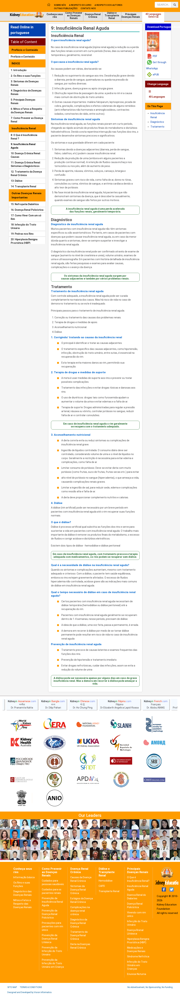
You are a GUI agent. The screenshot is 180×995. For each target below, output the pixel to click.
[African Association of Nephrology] (54, 780)
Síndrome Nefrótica (138, 956)
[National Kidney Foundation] (87, 724)
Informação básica (24, 877)
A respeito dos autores (108, 5)
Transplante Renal (109, 891)
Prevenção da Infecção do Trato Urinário (52, 951)
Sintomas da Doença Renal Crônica (78, 890)
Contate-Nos (88, 8)
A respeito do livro (80, 5)
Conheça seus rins (55, 15)
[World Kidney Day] (21, 724)
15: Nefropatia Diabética (25, 204)
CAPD (102, 886)
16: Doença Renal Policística (27, 209)
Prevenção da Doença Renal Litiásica (49, 939)
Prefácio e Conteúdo (23, 56)
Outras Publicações (66, 8)
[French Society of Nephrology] (87, 761)
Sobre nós (60, 5)
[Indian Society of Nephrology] (54, 761)
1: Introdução (19, 70)
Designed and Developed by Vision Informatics (29, 992)
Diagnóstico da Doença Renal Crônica (78, 923)
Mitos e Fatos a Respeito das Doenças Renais (22, 904)
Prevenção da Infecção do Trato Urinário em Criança (53, 963)
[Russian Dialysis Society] (21, 761)
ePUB (156, 74)
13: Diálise (16, 180)
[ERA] (54, 724)
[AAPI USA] (54, 743)
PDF (155, 56)
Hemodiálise (105, 880)
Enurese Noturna (136, 974)
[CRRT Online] (154, 780)
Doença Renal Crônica (93, 15)
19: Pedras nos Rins (22, 233)
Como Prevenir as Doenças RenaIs (73, 15)
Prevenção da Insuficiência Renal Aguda (52, 902)
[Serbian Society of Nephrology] (154, 761)
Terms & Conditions (31, 987)
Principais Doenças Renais (130, 15)
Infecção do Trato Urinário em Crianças (137, 965)
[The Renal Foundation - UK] (87, 743)
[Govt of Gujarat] (21, 798)
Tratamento (61, 287)
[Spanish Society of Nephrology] (121, 743)
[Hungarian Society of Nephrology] (21, 780)
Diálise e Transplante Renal (112, 15)
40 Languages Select (153, 15)
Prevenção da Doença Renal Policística (49, 914)
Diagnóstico (61, 220)
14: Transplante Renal (23, 186)
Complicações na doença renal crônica (80, 911)
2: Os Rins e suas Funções (26, 75)
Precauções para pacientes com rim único (52, 926)
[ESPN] (154, 724)
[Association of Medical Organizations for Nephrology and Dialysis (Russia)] (154, 743)
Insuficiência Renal (67, 35)
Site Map (12, 987)
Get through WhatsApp (156, 65)
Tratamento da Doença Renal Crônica (79, 935)
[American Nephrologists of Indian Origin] (54, 798)
